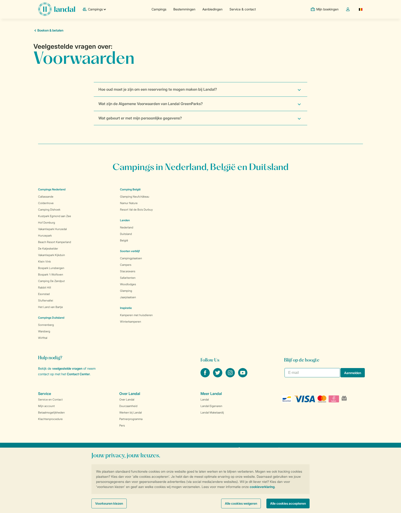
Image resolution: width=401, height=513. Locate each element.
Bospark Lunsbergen (51, 268)
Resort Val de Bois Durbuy (136, 209)
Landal (204, 399)
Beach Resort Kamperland (54, 242)
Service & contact (243, 9)
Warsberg (44, 331)
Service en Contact (50, 399)
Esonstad (44, 294)
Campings (159, 9)
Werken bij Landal (130, 412)
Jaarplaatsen (128, 297)
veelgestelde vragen (67, 368)
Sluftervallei (45, 300)
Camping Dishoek (49, 209)
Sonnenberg (46, 325)
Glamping (126, 290)
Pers (122, 425)
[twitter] (218, 376)
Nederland (126, 227)
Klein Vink (44, 261)
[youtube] (242, 376)
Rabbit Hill (44, 287)
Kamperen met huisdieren (136, 315)
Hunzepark (45, 235)
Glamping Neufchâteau (134, 196)
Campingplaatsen (131, 258)
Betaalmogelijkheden (51, 412)
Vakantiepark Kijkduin (51, 255)
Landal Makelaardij (212, 412)
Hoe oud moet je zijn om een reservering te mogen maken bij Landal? (157, 89)
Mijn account (46, 406)
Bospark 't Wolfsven (50, 274)
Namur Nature (129, 203)
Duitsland (126, 234)
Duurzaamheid (128, 406)
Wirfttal (42, 338)
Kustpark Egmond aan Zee (54, 216)
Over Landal (126, 399)
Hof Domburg (46, 222)
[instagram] (231, 376)
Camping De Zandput (51, 281)
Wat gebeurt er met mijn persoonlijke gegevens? (140, 118)
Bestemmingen (184, 9)
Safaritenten (128, 277)
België (124, 240)
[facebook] (205, 376)
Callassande (45, 196)
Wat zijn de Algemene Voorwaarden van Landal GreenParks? (150, 103)
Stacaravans (127, 271)
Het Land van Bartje (50, 307)
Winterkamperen (130, 321)
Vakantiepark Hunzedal (52, 229)
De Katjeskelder (48, 248)
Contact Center (78, 374)
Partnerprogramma (130, 419)
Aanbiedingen (212, 9)
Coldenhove (46, 203)
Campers (125, 264)
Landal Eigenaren (211, 406)
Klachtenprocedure (50, 419)
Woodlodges (128, 284)
